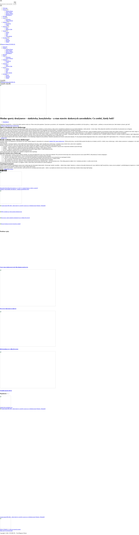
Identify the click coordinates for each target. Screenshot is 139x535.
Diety (7, 65)
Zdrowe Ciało (9, 66)
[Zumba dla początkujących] (5, 406)
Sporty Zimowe (9, 58)
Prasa (7, 70)
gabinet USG (4, 138)
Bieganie (5, 54)
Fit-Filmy (5, 74)
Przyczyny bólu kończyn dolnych (8, 308)
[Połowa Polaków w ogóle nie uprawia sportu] (5, 528)
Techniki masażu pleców (6, 390)
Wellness (5, 59)
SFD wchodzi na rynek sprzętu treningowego (15, 215)
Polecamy (5, 46)
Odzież (7, 68)
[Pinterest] (4, 170)
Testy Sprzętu (9, 72)
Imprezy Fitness (9, 52)
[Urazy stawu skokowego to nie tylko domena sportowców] (28, 264)
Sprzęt (4, 67)
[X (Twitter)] (2, 170)
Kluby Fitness (9, 50)
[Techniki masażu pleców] (28, 387)
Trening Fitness (9, 49)
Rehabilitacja (9, 53)
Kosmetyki (8, 61)
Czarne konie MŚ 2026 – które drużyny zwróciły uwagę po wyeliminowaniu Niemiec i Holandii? (31, 208)
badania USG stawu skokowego (56, 141)
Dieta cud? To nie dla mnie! (6, 530)
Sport (4, 55)
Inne (7, 71)
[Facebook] (1, 170)
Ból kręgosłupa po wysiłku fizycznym (9, 349)
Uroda (7, 62)
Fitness (4, 48)
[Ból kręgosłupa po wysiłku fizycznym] (28, 346)
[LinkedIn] (6, 170)
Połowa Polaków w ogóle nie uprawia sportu (10, 529)
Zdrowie (5, 63)
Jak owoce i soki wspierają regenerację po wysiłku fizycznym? (20, 221)
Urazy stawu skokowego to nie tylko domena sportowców (14, 267)
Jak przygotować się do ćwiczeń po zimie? (14, 227)
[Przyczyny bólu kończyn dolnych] (28, 305)
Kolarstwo (8, 57)
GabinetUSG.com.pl (8, 169)
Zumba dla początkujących (6, 407)
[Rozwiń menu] (7, 48)
